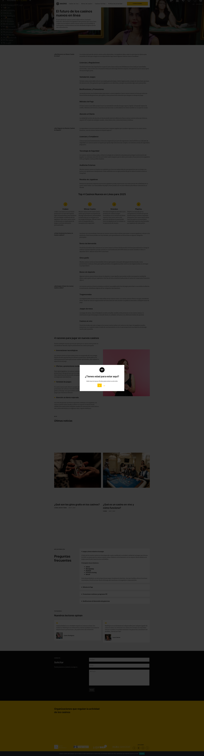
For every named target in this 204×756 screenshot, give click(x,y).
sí (99, 385)
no (104, 385)
